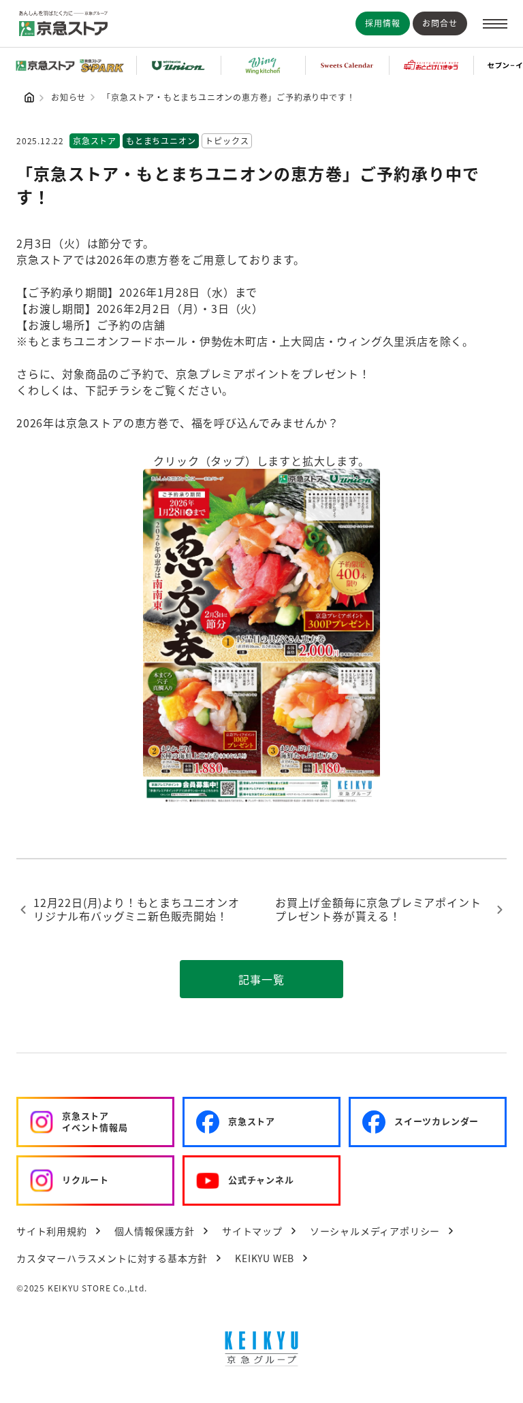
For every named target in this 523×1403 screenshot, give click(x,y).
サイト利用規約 (51, 1231)
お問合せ (439, 23)
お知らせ (68, 97)
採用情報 (382, 23)
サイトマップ (252, 1231)
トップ (29, 97)
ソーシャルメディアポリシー (375, 1231)
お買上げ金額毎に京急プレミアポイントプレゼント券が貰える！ (378, 909)
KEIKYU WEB (264, 1258)
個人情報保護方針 (154, 1231)
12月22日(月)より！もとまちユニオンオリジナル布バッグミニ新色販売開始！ (136, 909)
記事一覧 (261, 979)
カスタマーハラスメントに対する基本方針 (112, 1258)
